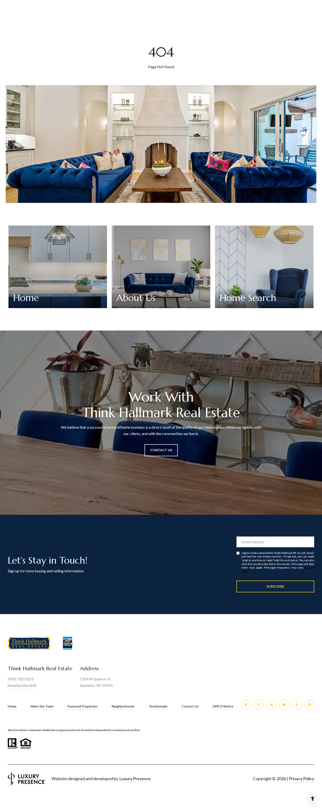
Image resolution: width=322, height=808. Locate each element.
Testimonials (158, 706)
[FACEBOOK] (246, 704)
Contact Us (190, 706)
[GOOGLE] (309, 704)
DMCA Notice (223, 706)
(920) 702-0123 (20, 679)
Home (12, 706)
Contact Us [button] (161, 450)
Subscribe (275, 586)
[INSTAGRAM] (258, 704)
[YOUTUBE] (284, 704)
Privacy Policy (301, 778)
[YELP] (296, 704)
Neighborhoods (123, 706)
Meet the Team (42, 706)
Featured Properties (83, 706)
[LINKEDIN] (271, 704)
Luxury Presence (135, 778)
